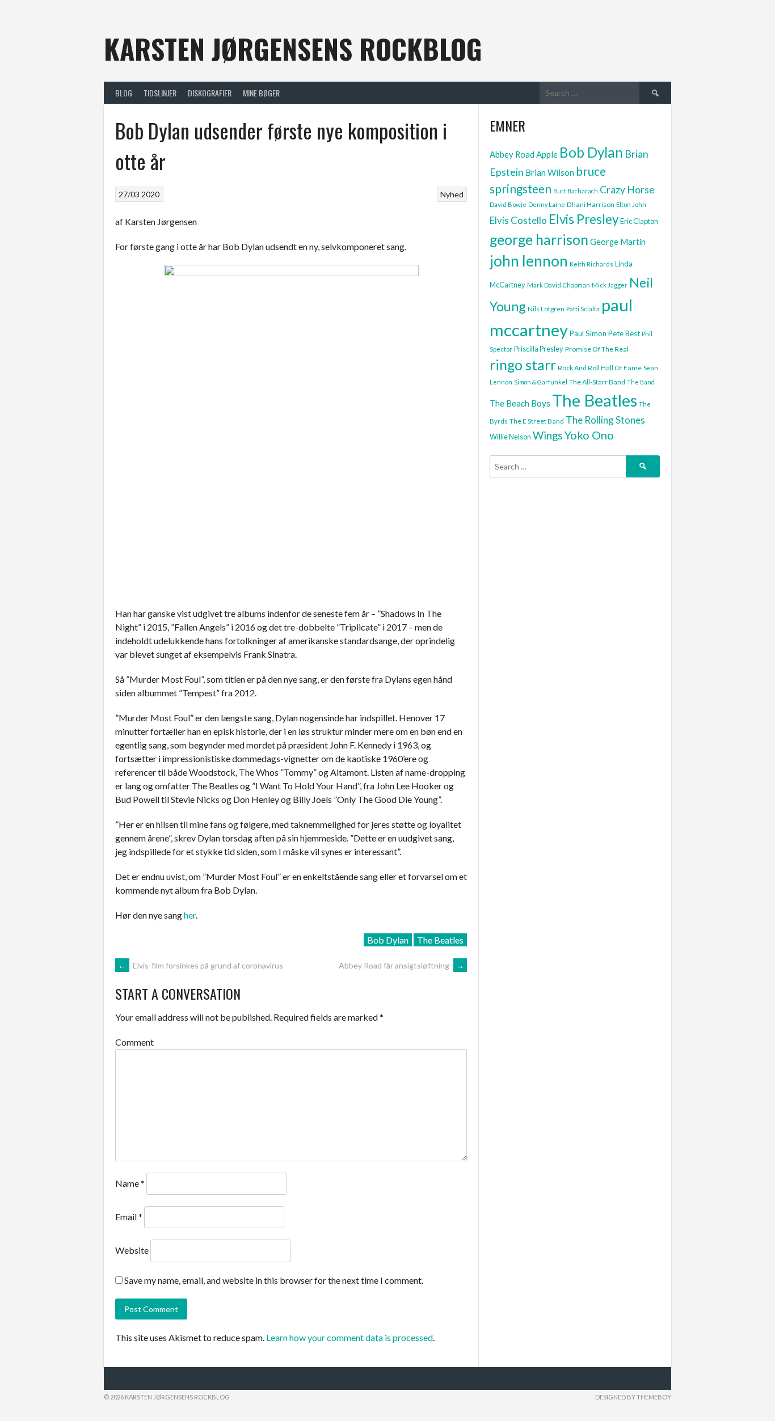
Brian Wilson (549, 172)
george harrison (539, 239)
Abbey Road (512, 154)
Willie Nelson (510, 436)
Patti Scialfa (583, 308)
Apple (547, 154)
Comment (134, 1042)
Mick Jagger (609, 285)
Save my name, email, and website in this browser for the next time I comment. (273, 1280)
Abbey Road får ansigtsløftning (401, 965)
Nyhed (452, 194)
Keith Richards (591, 264)
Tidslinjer (160, 93)
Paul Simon (588, 333)
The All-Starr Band (597, 382)
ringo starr (523, 365)
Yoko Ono (589, 435)
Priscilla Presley (538, 348)
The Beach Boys (520, 403)
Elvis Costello (518, 220)
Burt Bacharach (575, 190)
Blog (123, 93)
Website (132, 1250)
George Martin (618, 241)
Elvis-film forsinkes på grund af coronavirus (200, 965)
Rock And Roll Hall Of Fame (600, 367)
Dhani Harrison (590, 204)
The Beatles (440, 939)
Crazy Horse (627, 190)
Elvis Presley (583, 219)
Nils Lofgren (546, 308)
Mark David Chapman (558, 285)
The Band (641, 382)
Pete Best (624, 333)
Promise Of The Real (597, 349)
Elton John (631, 204)
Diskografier (209, 93)
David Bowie (508, 204)
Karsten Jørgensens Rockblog (293, 48)
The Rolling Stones (605, 420)
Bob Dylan (387, 939)
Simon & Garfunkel (540, 382)
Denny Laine (546, 204)
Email (128, 1216)
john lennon (529, 261)
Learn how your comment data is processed (349, 1337)
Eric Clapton (639, 221)
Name (130, 1183)
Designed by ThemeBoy (633, 1397)
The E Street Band (536, 421)
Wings (548, 435)
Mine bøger (261, 93)
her (190, 915)
